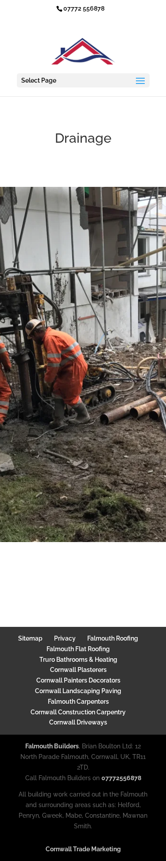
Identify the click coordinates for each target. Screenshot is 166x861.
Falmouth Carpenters (78, 701)
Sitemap (30, 638)
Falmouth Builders (52, 746)
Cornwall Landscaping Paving (78, 690)
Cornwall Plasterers (78, 669)
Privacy (65, 638)
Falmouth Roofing (112, 638)
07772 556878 (83, 8)
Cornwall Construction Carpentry (78, 712)
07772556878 (121, 777)
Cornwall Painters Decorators (78, 680)
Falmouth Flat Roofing (78, 648)
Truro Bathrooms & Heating (78, 659)
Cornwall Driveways (78, 722)
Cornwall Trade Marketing (83, 849)
